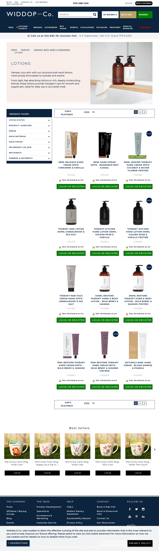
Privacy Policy (75, 523)
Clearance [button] (145, 27)
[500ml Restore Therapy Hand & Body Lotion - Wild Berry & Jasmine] (104, 278)
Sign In (128, 3)
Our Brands (41, 2)
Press (10, 507)
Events (74, 27)
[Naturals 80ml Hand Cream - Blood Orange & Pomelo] (138, 345)
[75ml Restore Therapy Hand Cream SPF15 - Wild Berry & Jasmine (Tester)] (104, 345)
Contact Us (26, 2)
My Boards (109, 15)
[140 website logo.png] (30, 14)
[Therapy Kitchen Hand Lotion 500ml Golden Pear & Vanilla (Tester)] (138, 211)
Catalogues (87, 27)
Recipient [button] (115, 27)
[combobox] (68, 114)
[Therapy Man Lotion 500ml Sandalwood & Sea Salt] (71, 211)
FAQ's (70, 507)
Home (14, 50)
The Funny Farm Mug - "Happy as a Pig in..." (47, 463)
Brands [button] (38, 27)
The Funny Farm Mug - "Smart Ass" (77, 463)
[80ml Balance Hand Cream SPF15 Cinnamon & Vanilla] (71, 144)
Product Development (49, 507)
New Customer (144, 3)
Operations (43, 511)
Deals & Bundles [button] (128, 27)
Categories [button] (51, 27)
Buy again (63, 27)
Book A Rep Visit (106, 507)
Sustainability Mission (79, 518)
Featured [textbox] (67, 114)
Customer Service (46, 523)
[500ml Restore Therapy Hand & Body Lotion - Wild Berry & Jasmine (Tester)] (138, 278)
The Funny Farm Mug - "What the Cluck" (138, 463)
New (11, 27)
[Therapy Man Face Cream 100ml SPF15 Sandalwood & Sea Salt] (71, 278)
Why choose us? (15, 4)
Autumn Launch (23, 27)
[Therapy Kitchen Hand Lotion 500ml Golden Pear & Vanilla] (104, 211)
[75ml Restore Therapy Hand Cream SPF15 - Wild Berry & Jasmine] (71, 345)
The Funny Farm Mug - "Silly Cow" (107, 463)
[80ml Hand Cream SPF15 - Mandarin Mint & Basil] (104, 144)
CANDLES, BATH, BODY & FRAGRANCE (52, 50)
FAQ (16, 2)
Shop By (25, 50)
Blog (9, 2)
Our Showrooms (106, 523)
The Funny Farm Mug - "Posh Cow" (17, 463)
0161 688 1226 (81, 3)
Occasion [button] (101, 27)
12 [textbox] (93, 112)
